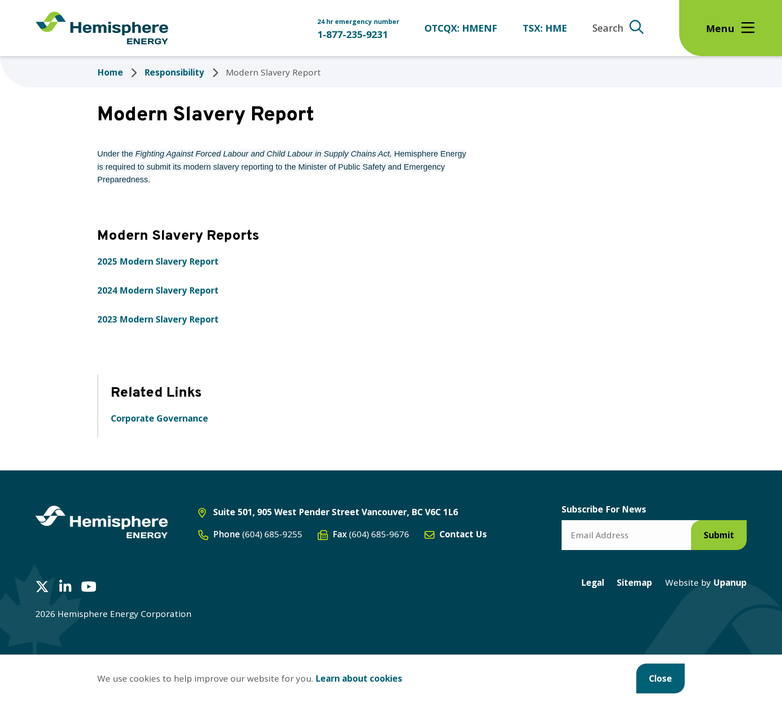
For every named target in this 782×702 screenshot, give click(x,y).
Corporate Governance (159, 418)
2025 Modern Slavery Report (158, 261)
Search (608, 27)
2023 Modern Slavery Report (158, 319)
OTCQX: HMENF (460, 27)
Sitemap (634, 582)
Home (110, 72)
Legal (592, 582)
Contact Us (463, 534)
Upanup (706, 582)
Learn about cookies (358, 678)
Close (660, 678)
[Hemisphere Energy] (101, 522)
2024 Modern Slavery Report (158, 290)
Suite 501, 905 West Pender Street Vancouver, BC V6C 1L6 (335, 512)
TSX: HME (545, 27)
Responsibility (174, 72)
